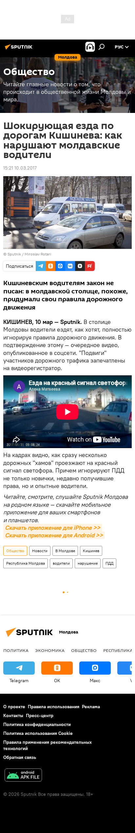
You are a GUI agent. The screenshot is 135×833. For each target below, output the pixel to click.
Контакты (13, 715)
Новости (40, 550)
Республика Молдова (25, 563)
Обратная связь (19, 757)
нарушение (88, 563)
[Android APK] (23, 775)
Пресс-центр (39, 715)
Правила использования (53, 707)
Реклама (91, 707)
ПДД (109, 563)
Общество (15, 550)
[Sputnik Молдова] (19, 49)
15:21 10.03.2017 (20, 168)
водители (61, 563)
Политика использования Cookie (38, 733)
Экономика (50, 650)
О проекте (14, 707)
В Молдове (65, 550)
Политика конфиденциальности (37, 724)
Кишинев (91, 550)
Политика (16, 650)
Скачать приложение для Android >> (54, 535)
